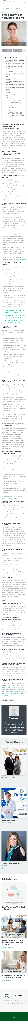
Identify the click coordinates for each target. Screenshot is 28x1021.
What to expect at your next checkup (14, 91)
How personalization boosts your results (16, 70)
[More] (24, 50)
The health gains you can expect (17, 73)
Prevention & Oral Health (13, 8)
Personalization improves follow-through (15, 85)
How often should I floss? (17, 100)
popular (5, 700)
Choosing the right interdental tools (14, 75)
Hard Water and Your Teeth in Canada (13, 908)
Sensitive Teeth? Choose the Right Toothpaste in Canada (12, 942)
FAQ (10, 99)
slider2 (12, 700)
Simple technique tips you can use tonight (14, 78)
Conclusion (11, 97)
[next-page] (5, 984)
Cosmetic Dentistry (6, 779)
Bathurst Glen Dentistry (10, 863)
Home (2, 8)
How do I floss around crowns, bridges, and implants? (15, 113)
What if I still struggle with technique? (16, 116)
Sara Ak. (6, 12)
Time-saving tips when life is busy (14, 94)
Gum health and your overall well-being (15, 88)
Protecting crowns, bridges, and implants (15, 82)
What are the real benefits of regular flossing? (14, 64)
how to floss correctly (19, 259)
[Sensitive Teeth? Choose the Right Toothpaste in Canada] (14, 926)
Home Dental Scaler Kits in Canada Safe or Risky (13, 976)
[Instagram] (14, 1017)
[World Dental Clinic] (14, 803)
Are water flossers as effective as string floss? (15, 103)
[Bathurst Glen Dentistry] (14, 846)
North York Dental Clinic (10, 778)
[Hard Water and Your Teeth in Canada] (14, 893)
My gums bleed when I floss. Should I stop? (15, 106)
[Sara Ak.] (2, 12)
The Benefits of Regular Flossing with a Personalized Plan (14, 61)
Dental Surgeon (5, 865)
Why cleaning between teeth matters (14, 67)
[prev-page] (2, 984)
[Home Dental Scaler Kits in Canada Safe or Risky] (14, 962)
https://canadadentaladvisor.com (14, 720)
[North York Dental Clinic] (14, 760)
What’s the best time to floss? (15, 109)
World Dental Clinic (8, 821)
